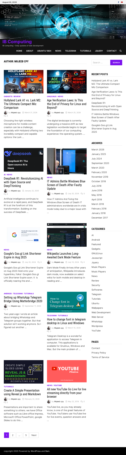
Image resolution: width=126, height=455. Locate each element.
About (29, 51)
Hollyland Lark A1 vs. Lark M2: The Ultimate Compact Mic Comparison (22, 104)
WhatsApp (97, 321)
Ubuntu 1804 (44, 51)
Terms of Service (100, 357)
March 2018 (98, 204)
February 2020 (99, 172)
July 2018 (96, 186)
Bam (47, 451)
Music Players (99, 267)
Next (34, 435)
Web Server (97, 317)
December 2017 (100, 217)
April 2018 (97, 199)
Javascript (97, 258)
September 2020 (100, 163)
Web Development (101, 312)
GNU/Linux (51, 96)
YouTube (58, 385)
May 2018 (97, 195)
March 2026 (98, 149)
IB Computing (17, 41)
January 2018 (99, 213)
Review (17, 96)
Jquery (99, 51)
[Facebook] (118, 2)
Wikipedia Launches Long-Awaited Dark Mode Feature (64, 255)
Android (8, 293)
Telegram (70, 51)
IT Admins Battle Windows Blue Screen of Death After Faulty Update (66, 185)
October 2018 (99, 181)
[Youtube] (122, 2)
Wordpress (97, 326)
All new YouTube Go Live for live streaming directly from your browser (66, 392)
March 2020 (98, 167)
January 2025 (99, 154)
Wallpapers (97, 308)
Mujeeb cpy (16, 112)
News (58, 51)
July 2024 (97, 158)
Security (96, 285)
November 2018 (100, 177)
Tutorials (85, 51)
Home (19, 51)
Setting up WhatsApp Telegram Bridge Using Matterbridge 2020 (23, 299)
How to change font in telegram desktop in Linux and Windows (66, 321)
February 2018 (99, 208)
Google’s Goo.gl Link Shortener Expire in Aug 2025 (22, 255)
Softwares (97, 289)
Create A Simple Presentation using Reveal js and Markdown (22, 392)
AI (5, 175)
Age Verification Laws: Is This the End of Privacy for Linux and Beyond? (66, 104)
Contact (112, 51)
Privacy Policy (99, 352)
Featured (96, 244)
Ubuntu (95, 303)
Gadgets (8, 96)
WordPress (36, 451)
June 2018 (97, 190)
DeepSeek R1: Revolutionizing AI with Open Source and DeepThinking (23, 182)
